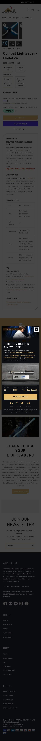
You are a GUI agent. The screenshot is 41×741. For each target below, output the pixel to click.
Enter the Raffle (20, 397)
